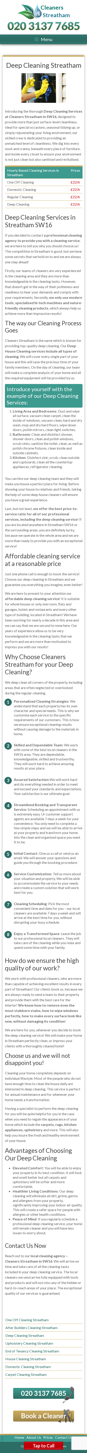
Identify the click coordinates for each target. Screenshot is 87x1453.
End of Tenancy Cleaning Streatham (32, 1351)
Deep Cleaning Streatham (24, 1335)
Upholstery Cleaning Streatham (29, 1343)
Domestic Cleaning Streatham (28, 1366)
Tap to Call (43, 1445)
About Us (33, 1437)
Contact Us (63, 1437)
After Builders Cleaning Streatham (31, 1327)
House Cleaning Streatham (25, 1359)
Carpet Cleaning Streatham (26, 1374)
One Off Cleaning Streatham (27, 1320)
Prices (48, 1437)
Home (19, 1437)
